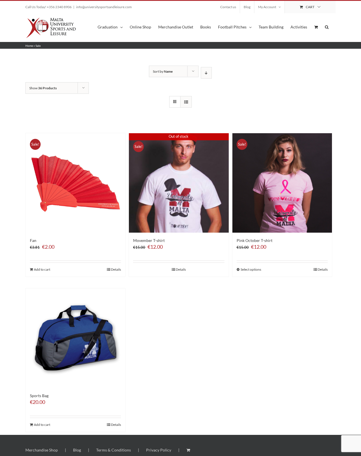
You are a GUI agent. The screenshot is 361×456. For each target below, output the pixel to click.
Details (116, 269)
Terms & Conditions (113, 450)
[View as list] (185, 101)
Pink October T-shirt (254, 240)
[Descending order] (206, 73)
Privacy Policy (158, 450)
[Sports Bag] (75, 338)
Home (29, 45)
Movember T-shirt (149, 240)
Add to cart (42, 269)
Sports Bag (39, 395)
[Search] (327, 27)
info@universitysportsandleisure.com (104, 7)
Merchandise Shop (41, 450)
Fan (33, 240)
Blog (77, 450)
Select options (251, 269)
